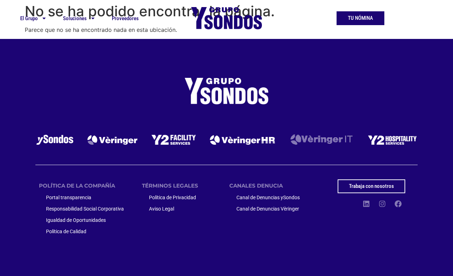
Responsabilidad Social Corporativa (85, 209)
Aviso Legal (161, 209)
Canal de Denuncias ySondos (268, 197)
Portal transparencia (68, 197)
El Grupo (29, 18)
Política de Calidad (66, 231)
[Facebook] (398, 204)
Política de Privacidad (172, 197)
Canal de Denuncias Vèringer (267, 209)
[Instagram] (382, 204)
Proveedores (125, 18)
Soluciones (75, 18)
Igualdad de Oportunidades (76, 220)
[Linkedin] (366, 204)
